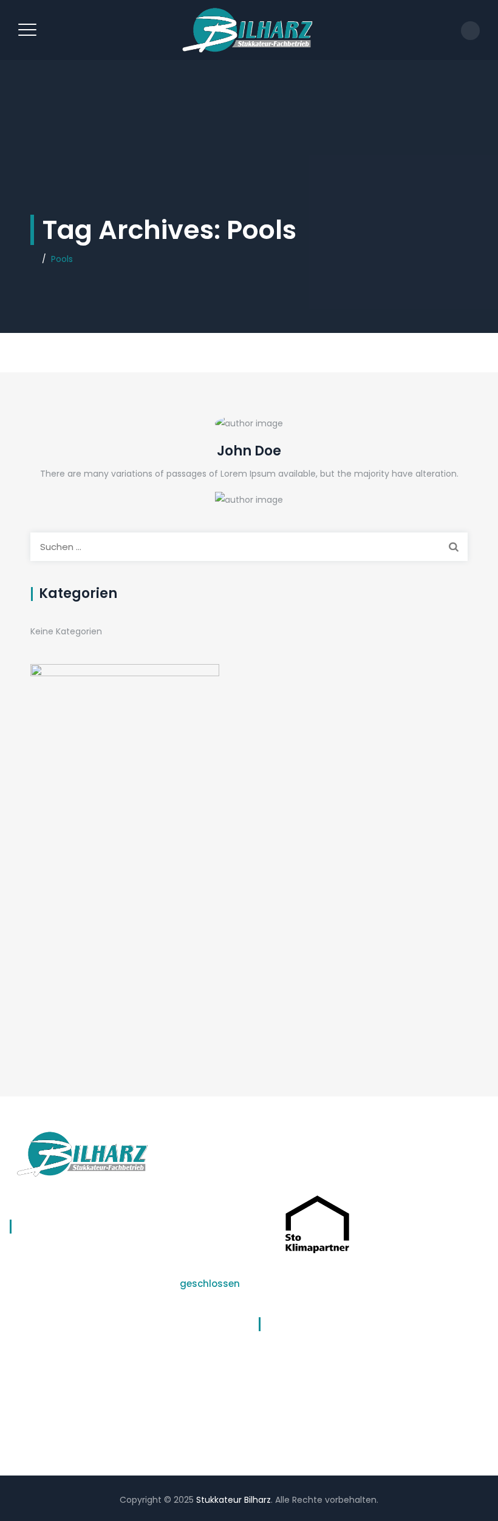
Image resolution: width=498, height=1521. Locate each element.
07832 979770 (42, 1351)
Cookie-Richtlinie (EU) (304, 1403)
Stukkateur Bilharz (233, 1500)
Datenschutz (285, 1355)
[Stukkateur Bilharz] (247, 30)
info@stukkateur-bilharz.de (76, 1366)
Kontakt (274, 1426)
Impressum (282, 1379)
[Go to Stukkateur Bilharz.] (33, 259)
